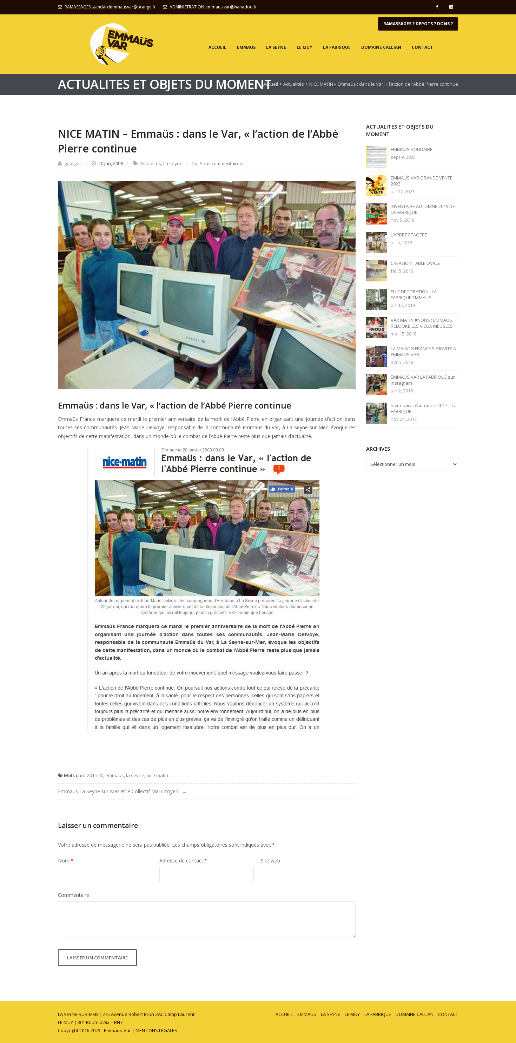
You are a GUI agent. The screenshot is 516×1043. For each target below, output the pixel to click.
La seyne (173, 163)
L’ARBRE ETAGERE (409, 235)
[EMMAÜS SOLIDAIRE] (376, 157)
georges (73, 163)
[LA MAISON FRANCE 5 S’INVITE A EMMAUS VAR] (376, 356)
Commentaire (73, 895)
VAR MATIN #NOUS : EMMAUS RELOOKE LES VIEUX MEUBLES (422, 323)
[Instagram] (451, 7)
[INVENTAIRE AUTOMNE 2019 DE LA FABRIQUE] (376, 213)
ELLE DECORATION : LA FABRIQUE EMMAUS (414, 295)
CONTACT (422, 47)
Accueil (270, 84)
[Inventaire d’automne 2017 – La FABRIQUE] (376, 413)
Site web (270, 860)
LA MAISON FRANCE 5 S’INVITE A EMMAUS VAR (423, 352)
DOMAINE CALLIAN (381, 47)
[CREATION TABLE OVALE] (376, 270)
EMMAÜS (246, 47)
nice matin (157, 775)
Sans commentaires (221, 163)
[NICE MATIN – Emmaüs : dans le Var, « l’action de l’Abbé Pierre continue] (207, 284)
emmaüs (114, 775)
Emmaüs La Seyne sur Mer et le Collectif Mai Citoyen (118, 791)
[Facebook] (437, 7)
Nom (65, 860)
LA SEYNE (276, 47)
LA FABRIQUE (337, 47)
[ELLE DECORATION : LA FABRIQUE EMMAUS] (376, 299)
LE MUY (304, 47)
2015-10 (95, 775)
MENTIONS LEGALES (156, 1030)
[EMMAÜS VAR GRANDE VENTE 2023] (376, 185)
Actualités (293, 84)
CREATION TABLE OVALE (415, 263)
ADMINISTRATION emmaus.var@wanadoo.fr (213, 7)
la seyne (135, 775)
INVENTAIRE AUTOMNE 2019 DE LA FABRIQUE (423, 209)
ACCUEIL (217, 47)
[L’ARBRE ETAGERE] (376, 242)
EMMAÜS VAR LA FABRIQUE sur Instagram (423, 380)
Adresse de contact (182, 860)
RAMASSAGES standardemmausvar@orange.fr (110, 7)
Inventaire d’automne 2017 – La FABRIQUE (424, 409)
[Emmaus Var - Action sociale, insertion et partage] (122, 44)
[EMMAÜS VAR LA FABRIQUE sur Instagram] (376, 384)
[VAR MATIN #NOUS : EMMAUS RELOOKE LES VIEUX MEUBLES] (376, 327)
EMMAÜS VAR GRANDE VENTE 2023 (421, 181)
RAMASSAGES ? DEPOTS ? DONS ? (418, 24)
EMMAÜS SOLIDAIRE (411, 149)
